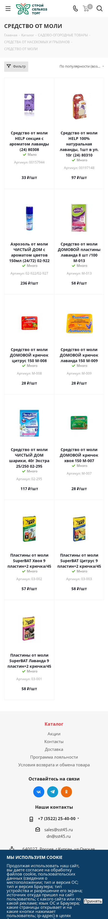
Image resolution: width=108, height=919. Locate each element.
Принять (93, 901)
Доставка (54, 749)
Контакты (54, 741)
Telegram (52, 791)
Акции (54, 733)
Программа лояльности (54, 757)
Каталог (54, 724)
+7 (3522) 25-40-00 (57, 818)
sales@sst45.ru (58, 829)
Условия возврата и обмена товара (54, 764)
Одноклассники (66, 791)
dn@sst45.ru (59, 836)
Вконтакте (38, 791)
